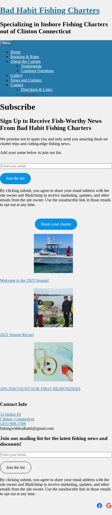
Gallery (16, 75)
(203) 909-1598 (13, 423)
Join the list (15, 178)
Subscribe (29, 94)
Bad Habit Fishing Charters (49, 10)
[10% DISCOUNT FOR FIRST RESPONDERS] (53, 362)
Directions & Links (36, 89)
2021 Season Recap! (17, 334)
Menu (6, 43)
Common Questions (37, 71)
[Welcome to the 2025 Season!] (53, 254)
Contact (16, 85)
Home (15, 52)
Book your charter (56, 224)
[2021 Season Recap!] (53, 308)
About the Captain (25, 61)
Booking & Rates (24, 56)
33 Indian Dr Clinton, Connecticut (17, 416)
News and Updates (26, 80)
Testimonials (31, 66)
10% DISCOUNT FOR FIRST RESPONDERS (40, 389)
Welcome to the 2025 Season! (24, 280)
